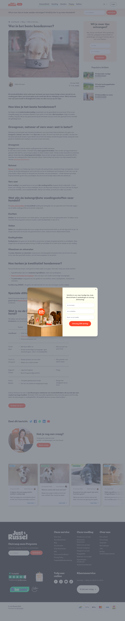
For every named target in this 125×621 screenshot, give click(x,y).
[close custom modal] (96, 289)
